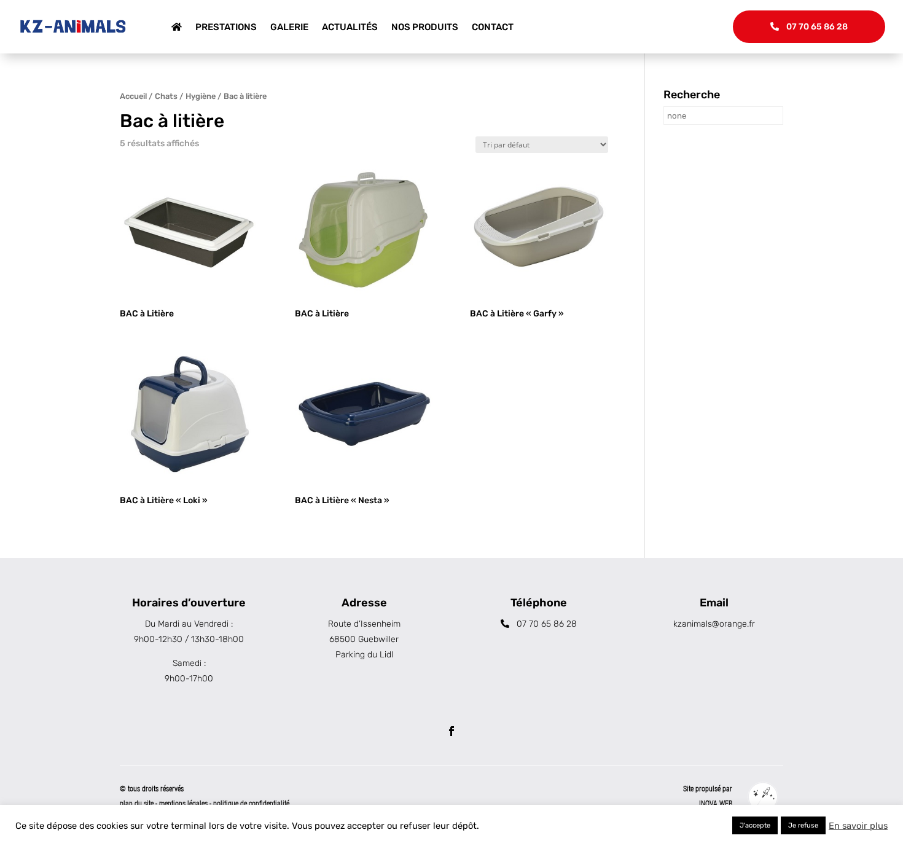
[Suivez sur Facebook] (451, 731)
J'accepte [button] (755, 825)
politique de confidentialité (251, 803)
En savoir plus (858, 825)
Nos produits (424, 27)
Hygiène (201, 96)
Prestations (226, 27)
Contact (493, 27)
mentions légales (184, 803)
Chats (166, 96)
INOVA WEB (715, 803)
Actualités (350, 27)
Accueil (133, 96)
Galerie (289, 27)
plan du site (137, 803)
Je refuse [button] (803, 825)
